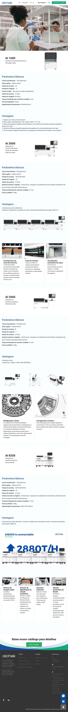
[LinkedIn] (8, 700)
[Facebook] (3, 700)
